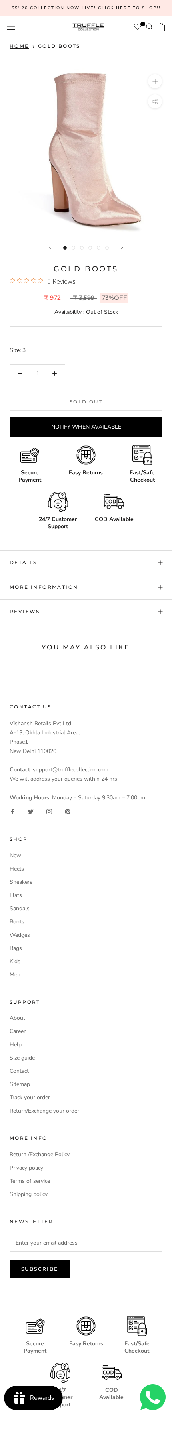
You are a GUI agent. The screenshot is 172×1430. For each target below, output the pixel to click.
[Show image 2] (73, 248)
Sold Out (86, 402)
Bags (16, 948)
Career (18, 1031)
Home (19, 46)
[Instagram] (49, 811)
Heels (17, 869)
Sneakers (21, 882)
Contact (19, 1071)
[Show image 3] (82, 248)
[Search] (150, 26)
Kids (15, 961)
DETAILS (23, 562)
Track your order (30, 1097)
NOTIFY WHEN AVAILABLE (86, 427)
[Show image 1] (65, 248)
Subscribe (39, 1269)
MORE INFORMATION (44, 587)
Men (15, 974)
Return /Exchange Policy (40, 1154)
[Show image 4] (90, 248)
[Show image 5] (98, 248)
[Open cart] (161, 27)
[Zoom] (155, 81)
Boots (17, 922)
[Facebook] (12, 811)
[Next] (122, 247)
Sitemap (20, 1084)
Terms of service (30, 1181)
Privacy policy (26, 1168)
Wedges (20, 935)
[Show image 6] (107, 248)
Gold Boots (59, 46)
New (15, 855)
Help (16, 1044)
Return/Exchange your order (44, 1111)
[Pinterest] (67, 811)
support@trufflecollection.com (70, 769)
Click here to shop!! (129, 7)
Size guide (22, 1058)
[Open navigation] (11, 27)
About (17, 1018)
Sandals (20, 908)
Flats (16, 895)
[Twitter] (31, 811)
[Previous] (50, 247)
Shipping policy (29, 1194)
